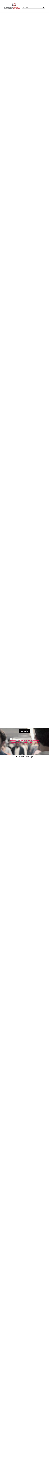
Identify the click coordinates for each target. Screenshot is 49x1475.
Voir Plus (24, 1461)
